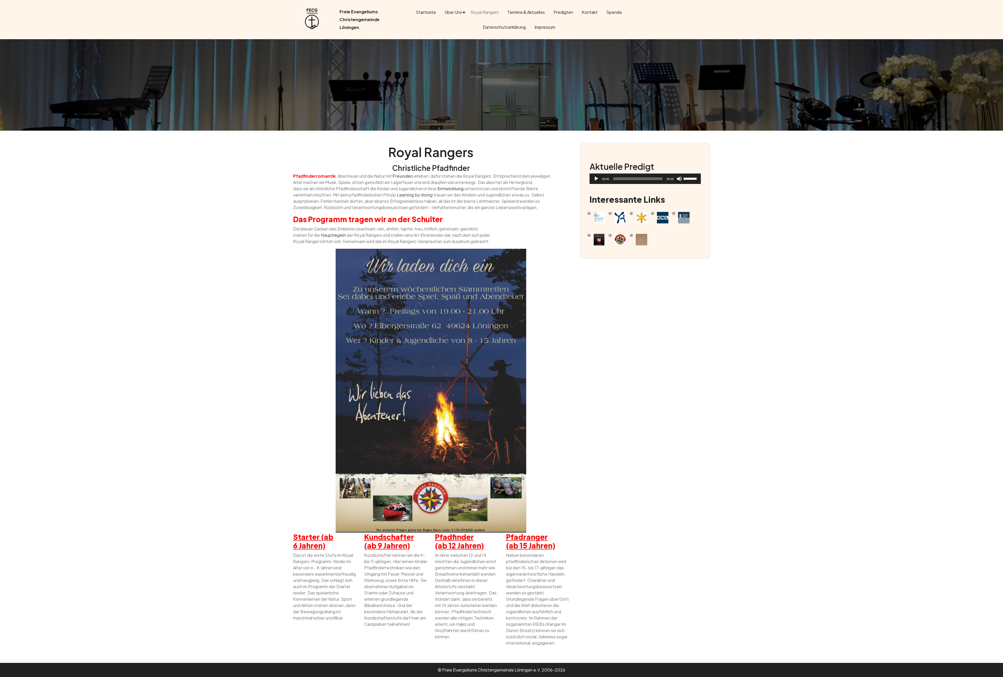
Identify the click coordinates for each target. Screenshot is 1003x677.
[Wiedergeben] (596, 178)
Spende (614, 12)
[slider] (691, 178)
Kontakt (590, 12)
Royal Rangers (485, 12)
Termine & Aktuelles (526, 12)
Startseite (426, 12)
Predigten (563, 12)
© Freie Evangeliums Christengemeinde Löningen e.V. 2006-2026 (501, 670)
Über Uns (453, 12)
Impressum (544, 27)
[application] (645, 178)
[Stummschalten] (679, 178)
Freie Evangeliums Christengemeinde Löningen (360, 19)
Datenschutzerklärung (504, 27)
